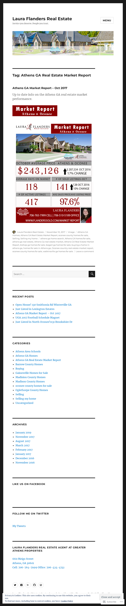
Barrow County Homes (29, 364)
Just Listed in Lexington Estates (35, 309)
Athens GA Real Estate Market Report (39, 235)
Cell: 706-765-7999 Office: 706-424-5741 (38, 567)
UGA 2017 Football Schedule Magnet (38, 317)
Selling (16, 238)
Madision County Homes (30, 377)
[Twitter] (15, 585)
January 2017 (23, 453)
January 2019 (23, 432)
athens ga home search (52, 238)
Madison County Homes (30, 381)
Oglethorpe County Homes (32, 390)
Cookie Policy (67, 601)
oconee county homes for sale (73, 235)
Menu (107, 20)
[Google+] (28, 585)
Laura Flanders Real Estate (42, 18)
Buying (20, 368)
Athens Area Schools (28, 351)
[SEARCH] (92, 274)
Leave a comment (85, 251)
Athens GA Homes (27, 355)
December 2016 (25, 458)
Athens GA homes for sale (77, 238)
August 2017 (23, 441)
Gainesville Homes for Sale (32, 372)
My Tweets (19, 526)
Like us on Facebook (28, 484)
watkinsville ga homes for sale (58, 251)
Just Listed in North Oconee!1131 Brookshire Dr (44, 321)
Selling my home (29, 238)
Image (71, 232)
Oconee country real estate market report (72, 248)
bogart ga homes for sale (58, 245)
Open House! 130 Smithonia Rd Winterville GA (43, 304)
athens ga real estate (22, 241)
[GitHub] (34, 585)
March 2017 (23, 445)
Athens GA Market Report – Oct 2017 (39, 88)
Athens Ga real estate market (48, 241)
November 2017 (25, 436)
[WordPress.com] (41, 585)
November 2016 (25, 462)
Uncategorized (24, 402)
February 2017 (24, 449)
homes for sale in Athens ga (37, 248)
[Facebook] (21, 585)
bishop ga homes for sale (32, 245)
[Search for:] (50, 274)
